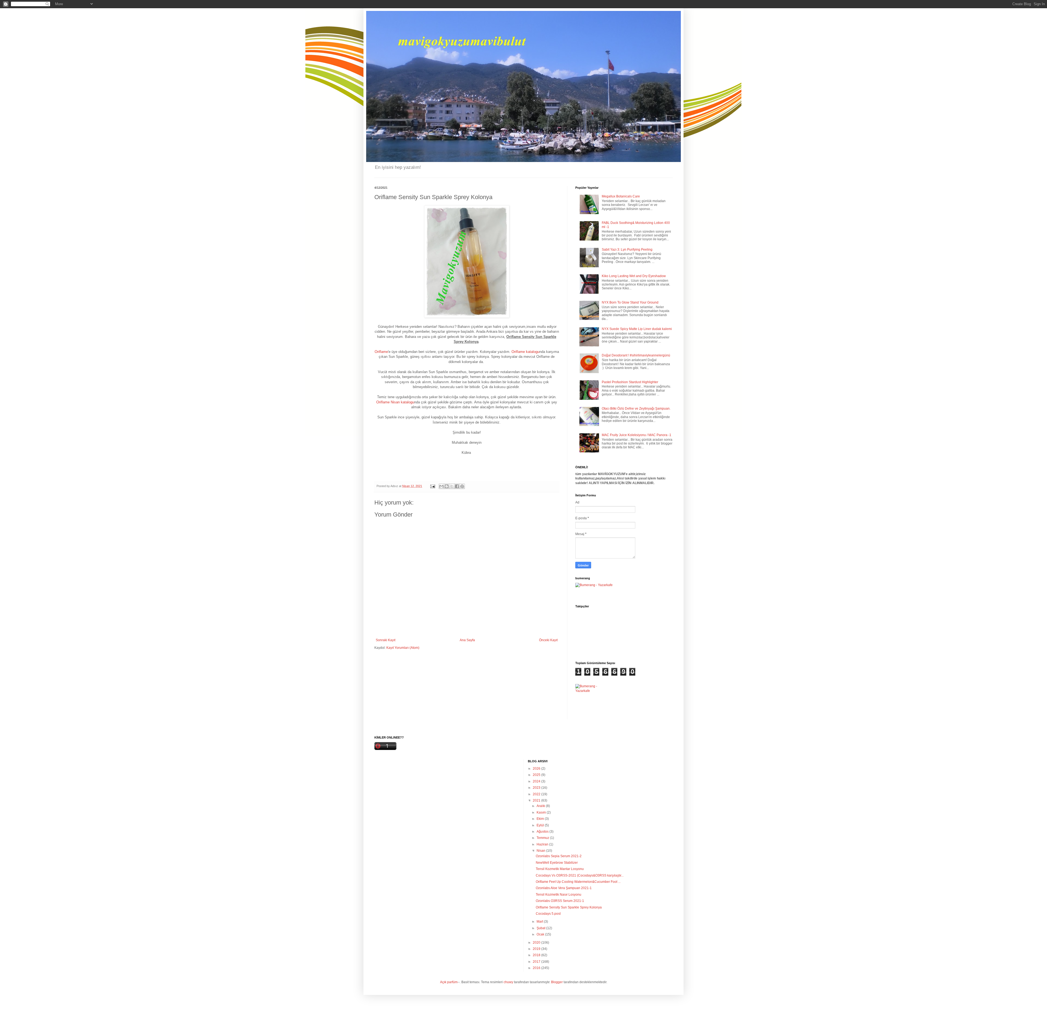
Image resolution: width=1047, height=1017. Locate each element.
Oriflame (381, 352)
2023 (537, 788)
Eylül (541, 825)
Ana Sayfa (467, 640)
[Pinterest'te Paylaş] (462, 486)
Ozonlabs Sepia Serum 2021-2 (559, 856)
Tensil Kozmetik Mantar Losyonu (560, 869)
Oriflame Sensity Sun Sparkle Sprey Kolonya (569, 907)
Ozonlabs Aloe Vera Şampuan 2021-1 (564, 888)
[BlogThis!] (446, 486)
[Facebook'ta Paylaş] (457, 486)
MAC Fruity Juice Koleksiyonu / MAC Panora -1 (636, 435)
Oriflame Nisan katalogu (395, 402)
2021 (537, 800)
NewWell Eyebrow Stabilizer (557, 863)
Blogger (557, 982)
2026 (537, 768)
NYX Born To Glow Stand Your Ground (630, 302)
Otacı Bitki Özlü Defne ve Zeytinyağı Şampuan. (636, 408)
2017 (537, 962)
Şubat (541, 928)
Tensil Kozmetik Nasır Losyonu (558, 894)
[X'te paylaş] (452, 486)
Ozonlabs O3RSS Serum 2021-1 (560, 901)
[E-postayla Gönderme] (432, 486)
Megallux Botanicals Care (621, 196)
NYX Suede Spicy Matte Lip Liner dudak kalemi (637, 329)
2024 (537, 781)
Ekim (541, 819)
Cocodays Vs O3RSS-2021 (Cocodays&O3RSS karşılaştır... (580, 875)
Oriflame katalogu (525, 352)
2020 (537, 942)
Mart (540, 921)
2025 (537, 775)
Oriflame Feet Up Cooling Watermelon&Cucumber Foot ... (578, 882)
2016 (537, 968)
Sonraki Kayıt (385, 640)
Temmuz (543, 838)
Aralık (541, 806)
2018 (537, 955)
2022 (537, 794)
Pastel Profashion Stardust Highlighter (630, 382)
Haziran (543, 844)
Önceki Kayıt (548, 640)
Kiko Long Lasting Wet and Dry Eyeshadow (634, 276)
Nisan (541, 851)
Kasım (542, 812)
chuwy (508, 982)
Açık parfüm (449, 982)
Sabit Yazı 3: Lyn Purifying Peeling (627, 249)
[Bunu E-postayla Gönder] (441, 486)
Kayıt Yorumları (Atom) (402, 648)
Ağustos (543, 831)
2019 (537, 949)
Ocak (541, 934)
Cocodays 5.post (548, 914)
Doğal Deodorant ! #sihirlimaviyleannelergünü (636, 355)
